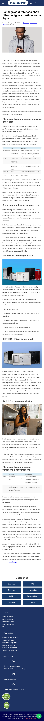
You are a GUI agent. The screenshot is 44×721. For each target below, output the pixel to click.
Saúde (11, 596)
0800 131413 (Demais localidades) (14, 669)
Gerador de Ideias (31, 718)
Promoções (33, 590)
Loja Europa (13, 562)
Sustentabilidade (32, 596)
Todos (4, 24)
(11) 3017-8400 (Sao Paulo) (12, 666)
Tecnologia (33, 23)
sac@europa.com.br (10, 679)
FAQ (32, 584)
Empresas (11, 584)
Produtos (26, 23)
